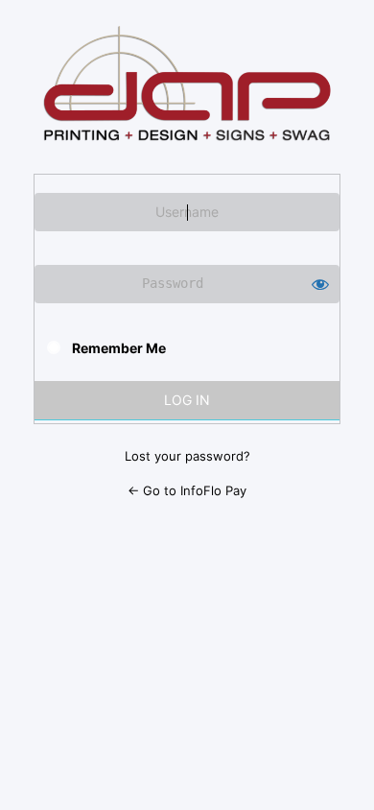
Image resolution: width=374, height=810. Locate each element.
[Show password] (320, 284)
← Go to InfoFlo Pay (187, 490)
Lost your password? (187, 456)
